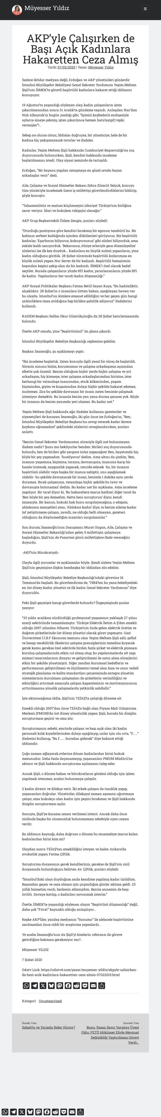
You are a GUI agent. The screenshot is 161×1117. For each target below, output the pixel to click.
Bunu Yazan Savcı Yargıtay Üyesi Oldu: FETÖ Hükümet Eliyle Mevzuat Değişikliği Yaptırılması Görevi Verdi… (110, 1035)
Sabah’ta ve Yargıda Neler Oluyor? (48, 1027)
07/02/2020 (66, 67)
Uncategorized (50, 1001)
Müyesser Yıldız (47, 8)
